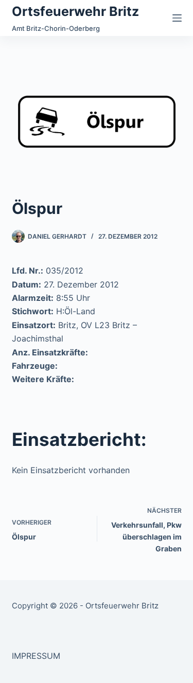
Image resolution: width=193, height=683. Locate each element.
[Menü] (177, 18)
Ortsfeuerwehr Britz (75, 11)
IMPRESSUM (36, 656)
